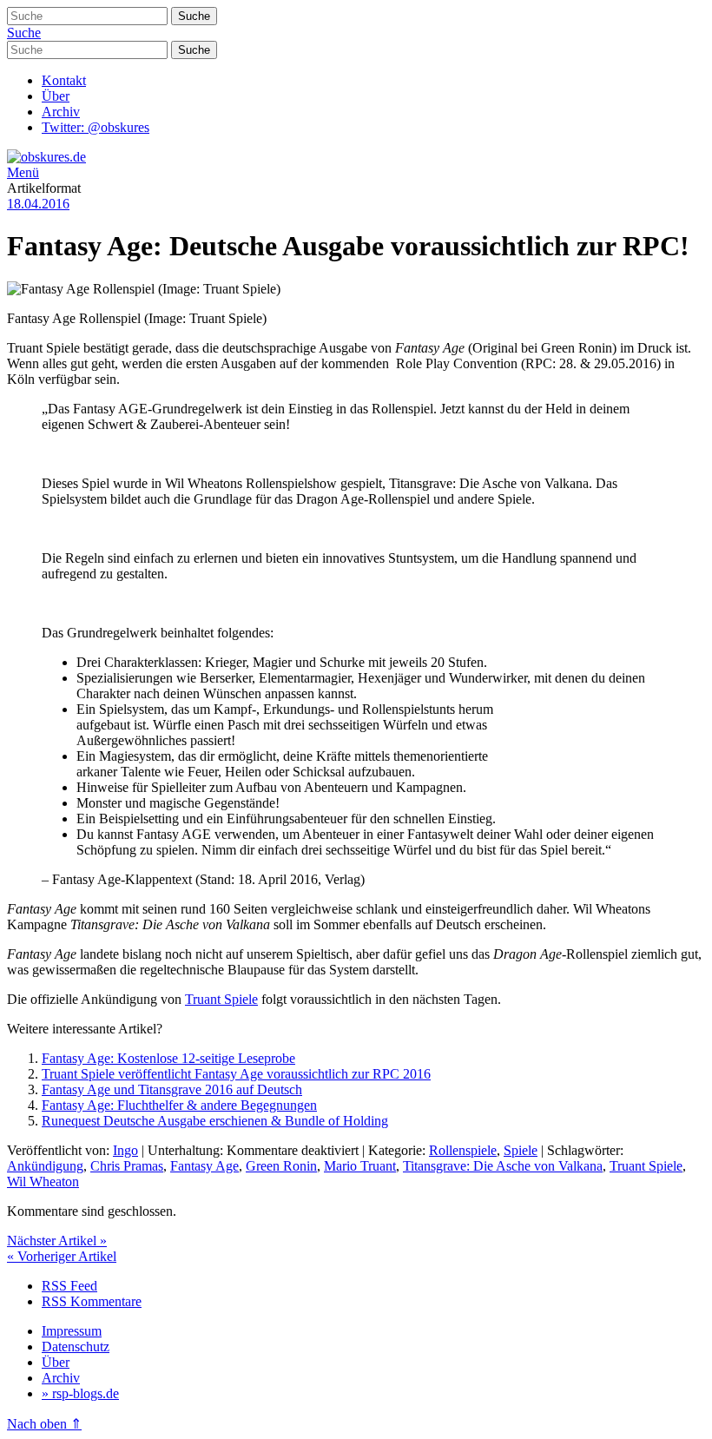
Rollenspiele (463, 1150)
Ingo (125, 1150)
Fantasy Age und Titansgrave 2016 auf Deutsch (172, 1089)
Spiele (520, 1150)
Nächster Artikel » (57, 1240)
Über (55, 96)
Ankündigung (45, 1165)
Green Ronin (281, 1165)
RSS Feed (69, 1285)
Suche (24, 32)
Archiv (61, 111)
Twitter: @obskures (95, 127)
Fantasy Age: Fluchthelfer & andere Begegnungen (179, 1105)
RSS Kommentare (92, 1301)
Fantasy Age (204, 1165)
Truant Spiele (221, 999)
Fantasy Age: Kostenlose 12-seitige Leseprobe (168, 1058)
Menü (23, 172)
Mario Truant (360, 1165)
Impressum (72, 1330)
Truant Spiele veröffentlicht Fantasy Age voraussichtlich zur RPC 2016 (236, 1073)
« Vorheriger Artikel (61, 1256)
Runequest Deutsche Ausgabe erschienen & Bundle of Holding (215, 1120)
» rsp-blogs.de (80, 1393)
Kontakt (64, 80)
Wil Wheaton (43, 1181)
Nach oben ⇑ (44, 1423)
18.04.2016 (38, 203)
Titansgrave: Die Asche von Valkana (503, 1165)
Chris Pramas (126, 1165)
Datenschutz (75, 1346)
